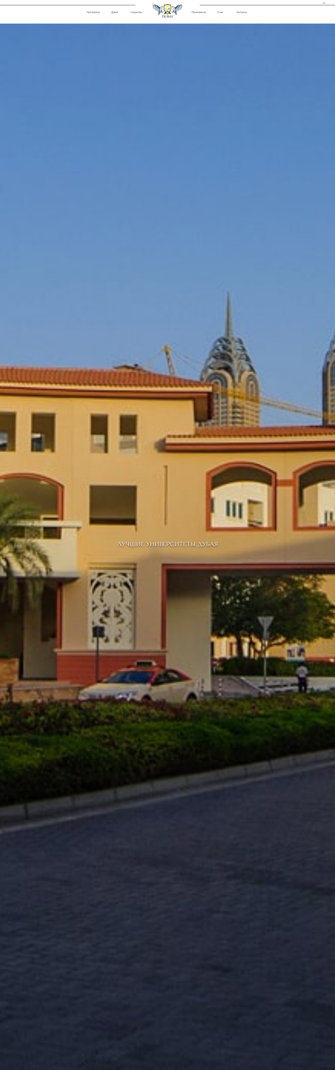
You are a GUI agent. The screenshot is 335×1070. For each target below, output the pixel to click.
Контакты (242, 12)
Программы (93, 12)
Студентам (136, 12)
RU (324, 3)
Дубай (114, 12)
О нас (220, 12)
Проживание (198, 12)
